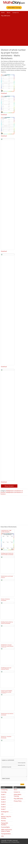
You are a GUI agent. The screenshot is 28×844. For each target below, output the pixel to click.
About (8, 12)
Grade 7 (3, 809)
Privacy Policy (17, 801)
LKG (2, 814)
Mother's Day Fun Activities (6, 817)
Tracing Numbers (6, 833)
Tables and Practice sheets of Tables (6, 830)
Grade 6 (3, 807)
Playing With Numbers (4, 824)
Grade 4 (3, 802)
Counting (3, 792)
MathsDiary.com (5, 842)
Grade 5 (3, 804)
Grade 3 (3, 799)
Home (3, 12)
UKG (2, 836)
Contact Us (15, 12)
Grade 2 (3, 797)
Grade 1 (3, 794)
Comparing (4, 789)
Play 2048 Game (5, 15)
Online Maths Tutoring (14, 7)
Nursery (3, 820)
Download (4, 93)
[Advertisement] (14, 32)
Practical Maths (5, 827)
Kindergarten (5, 811)
